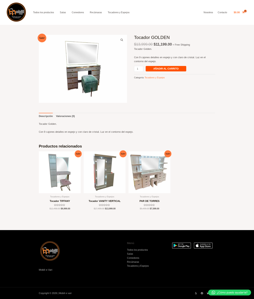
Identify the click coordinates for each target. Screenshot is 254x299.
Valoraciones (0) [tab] (65, 116)
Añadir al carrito (166, 68)
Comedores (78, 12)
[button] (122, 40)
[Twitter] (208, 293)
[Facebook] (202, 293)
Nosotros (208, 12)
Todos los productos (43, 12)
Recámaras (96, 12)
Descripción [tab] (46, 116)
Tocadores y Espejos (118, 12)
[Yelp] (196, 293)
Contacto (222, 12)
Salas (63, 12)
